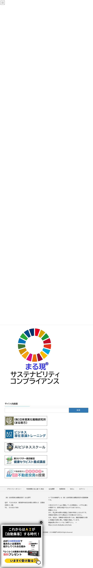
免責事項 (62, 489)
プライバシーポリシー (14, 489)
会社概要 (51, 489)
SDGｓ (72, 489)
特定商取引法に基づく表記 (35, 489)
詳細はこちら (52, 510)
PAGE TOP (88, 548)
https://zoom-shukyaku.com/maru (60, 525)
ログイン (82, 489)
